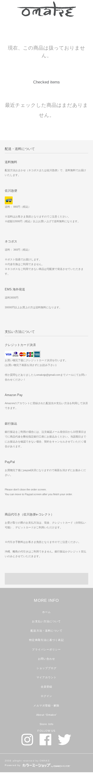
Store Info (46, 724)
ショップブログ (46, 668)
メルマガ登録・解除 (46, 705)
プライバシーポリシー (46, 649)
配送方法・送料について (46, 630)
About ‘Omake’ (46, 714)
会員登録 (46, 686)
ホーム (46, 612)
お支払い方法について (46, 621)
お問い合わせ (46, 658)
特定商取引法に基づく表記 (46, 639)
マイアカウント (46, 677)
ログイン (46, 696)
